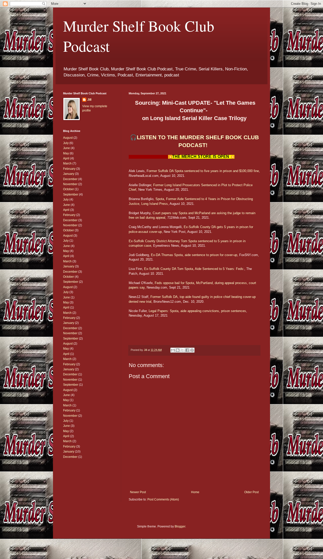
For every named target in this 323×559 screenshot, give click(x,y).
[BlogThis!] (177, 350)
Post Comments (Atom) (163, 499)
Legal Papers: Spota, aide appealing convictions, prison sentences (197, 311)
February (69, 169)
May (66, 153)
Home (195, 492)
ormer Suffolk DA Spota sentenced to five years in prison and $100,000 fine (204, 171)
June (66, 148)
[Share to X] (182, 350)
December (70, 179)
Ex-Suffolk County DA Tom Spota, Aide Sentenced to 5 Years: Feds (193, 269)
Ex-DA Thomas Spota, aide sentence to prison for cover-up (194, 255)
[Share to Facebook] (187, 350)
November (70, 184)
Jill (89, 99)
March (67, 163)
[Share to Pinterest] (192, 350)
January (68, 174)
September (70, 194)
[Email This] (172, 350)
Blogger (180, 526)
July (66, 143)
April (66, 158)
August (68, 137)
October (68, 189)
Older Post (251, 492)
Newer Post (138, 492)
